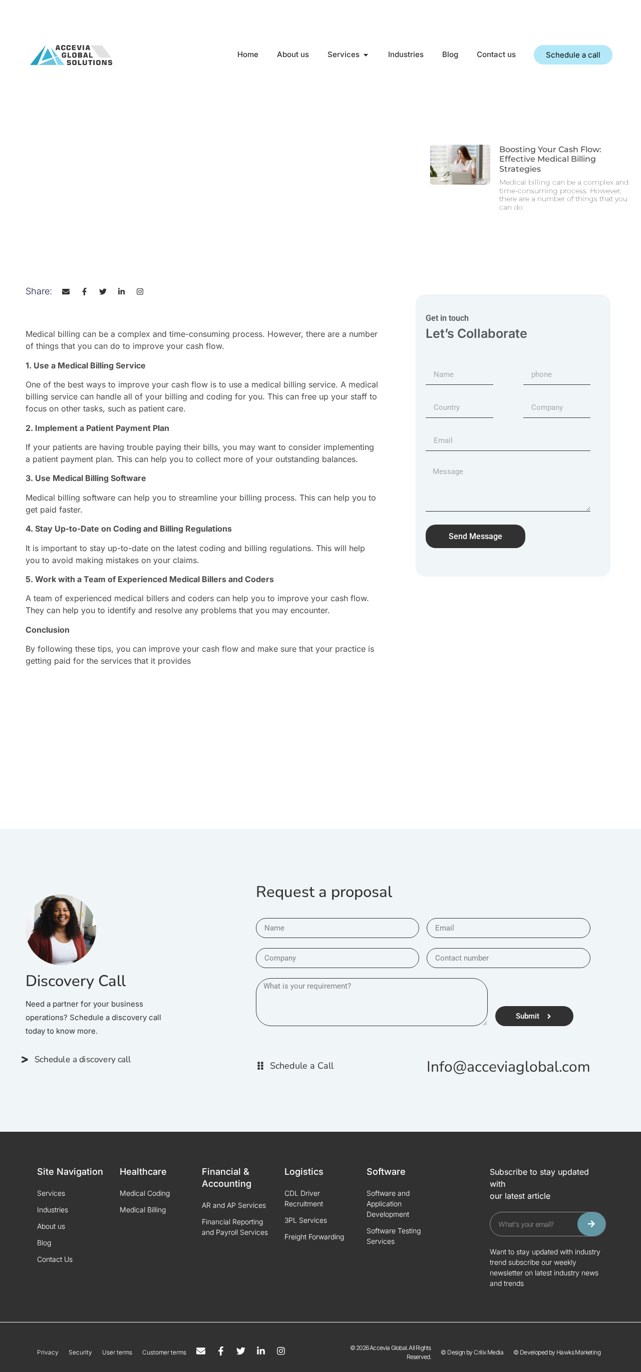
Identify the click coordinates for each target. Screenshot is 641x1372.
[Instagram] (140, 291)
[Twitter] (103, 291)
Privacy (48, 1352)
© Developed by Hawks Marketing (556, 1352)
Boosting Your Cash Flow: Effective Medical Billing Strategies (550, 159)
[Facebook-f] (84, 291)
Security (80, 1352)
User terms (117, 1352)
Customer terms (164, 1352)
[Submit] (591, 1224)
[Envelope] (66, 291)
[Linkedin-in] (121, 291)
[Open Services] (366, 55)
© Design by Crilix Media (472, 1352)
